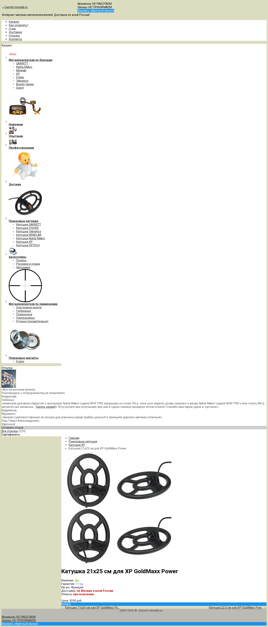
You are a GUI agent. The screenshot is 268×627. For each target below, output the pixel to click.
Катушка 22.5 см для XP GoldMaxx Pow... (236, 607)
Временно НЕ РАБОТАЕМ (94, 3)
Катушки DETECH (28, 245)
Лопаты (21, 260)
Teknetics (22, 81)
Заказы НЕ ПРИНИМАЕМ (94, 7)
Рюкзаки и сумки (28, 264)
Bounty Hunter (25, 84)
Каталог (14, 22)
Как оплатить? (18, 25)
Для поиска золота (29, 307)
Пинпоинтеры (25, 318)
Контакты (15, 39)
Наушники (23, 267)
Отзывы (14, 35)
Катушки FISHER (27, 228)
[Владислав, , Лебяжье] (8, 387)
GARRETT (22, 63)
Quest (20, 88)
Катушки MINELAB (28, 235)
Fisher (20, 77)
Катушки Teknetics (28, 231)
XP (18, 74)
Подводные (24, 314)
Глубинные (23, 311)
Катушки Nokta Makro (30, 238)
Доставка (15, 32)
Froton (20, 361)
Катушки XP (24, 242)
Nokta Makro (24, 67)
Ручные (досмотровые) (32, 321)
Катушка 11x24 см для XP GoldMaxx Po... (92, 607)
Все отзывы (9, 431)
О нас (12, 28)
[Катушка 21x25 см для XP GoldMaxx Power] (88, 506)
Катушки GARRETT (28, 224)
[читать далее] (45, 407)
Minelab (21, 70)
